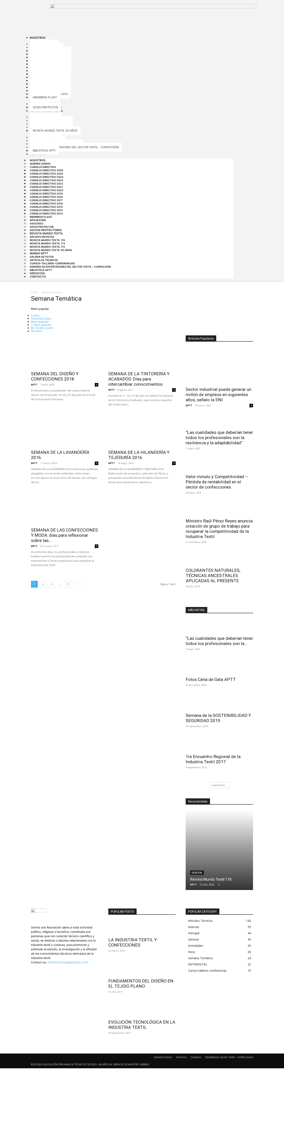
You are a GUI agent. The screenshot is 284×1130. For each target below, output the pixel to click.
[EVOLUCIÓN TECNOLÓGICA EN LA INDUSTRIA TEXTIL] (142, 1009)
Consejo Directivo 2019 (46, 193)
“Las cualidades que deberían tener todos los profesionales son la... (219, 641)
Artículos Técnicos (44, 260)
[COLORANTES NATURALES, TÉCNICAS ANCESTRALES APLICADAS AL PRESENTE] (219, 559)
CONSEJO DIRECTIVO (43, 167)
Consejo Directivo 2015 (46, 206)
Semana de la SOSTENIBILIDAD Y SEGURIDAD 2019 (218, 718)
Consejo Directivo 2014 (46, 210)
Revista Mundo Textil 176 (211, 879)
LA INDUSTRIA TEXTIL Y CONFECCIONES (132, 942)
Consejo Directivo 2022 (46, 183)
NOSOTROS (38, 160)
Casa (34, 292)
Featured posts (41, 318)
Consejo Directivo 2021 (46, 186)
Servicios (181, 1057)
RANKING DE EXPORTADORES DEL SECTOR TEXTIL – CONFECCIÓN (70, 266)
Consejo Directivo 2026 (46, 170)
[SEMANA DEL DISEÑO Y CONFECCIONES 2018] (64, 352)
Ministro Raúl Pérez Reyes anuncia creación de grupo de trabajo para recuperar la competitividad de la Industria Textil (219, 528)
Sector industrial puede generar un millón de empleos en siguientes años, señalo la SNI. (218, 394)
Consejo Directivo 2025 (46, 173)
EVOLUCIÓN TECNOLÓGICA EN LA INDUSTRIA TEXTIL (141, 1025)
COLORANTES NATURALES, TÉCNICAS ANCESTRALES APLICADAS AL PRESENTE (213, 575)
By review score (42, 328)
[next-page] (77, 584)
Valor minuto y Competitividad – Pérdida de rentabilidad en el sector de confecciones (217, 482)
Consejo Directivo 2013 (46, 213)
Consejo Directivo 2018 (46, 196)
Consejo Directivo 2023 (46, 180)
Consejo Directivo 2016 (46, 203)
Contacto (38, 276)
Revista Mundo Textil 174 (47, 240)
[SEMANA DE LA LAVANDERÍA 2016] (64, 430)
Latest (35, 315)
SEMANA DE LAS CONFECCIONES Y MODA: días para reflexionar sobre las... (64, 535)
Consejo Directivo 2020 (46, 190)
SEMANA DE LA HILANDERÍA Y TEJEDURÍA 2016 (138, 455)
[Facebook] (32, 966)
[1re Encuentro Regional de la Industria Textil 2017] (219, 744)
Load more (218, 785)
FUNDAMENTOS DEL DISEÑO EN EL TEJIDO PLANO (140, 984)
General (197, 872)
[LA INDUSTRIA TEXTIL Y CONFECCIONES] (142, 927)
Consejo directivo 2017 (46, 200)
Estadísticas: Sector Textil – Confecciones (229, 1057)
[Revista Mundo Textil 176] (219, 850)
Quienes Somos (40, 163)
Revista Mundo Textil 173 (47, 243)
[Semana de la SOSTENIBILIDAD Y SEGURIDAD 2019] (219, 703)
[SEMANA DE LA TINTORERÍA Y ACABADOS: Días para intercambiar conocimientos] (142, 352)
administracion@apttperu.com (67, 962)
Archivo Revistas (42, 236)
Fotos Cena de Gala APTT (211, 679)
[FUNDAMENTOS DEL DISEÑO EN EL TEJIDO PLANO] (142, 968)
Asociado (36, 223)
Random (36, 331)
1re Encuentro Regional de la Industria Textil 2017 (213, 759)
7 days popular (41, 324)
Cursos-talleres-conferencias (52, 263)
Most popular (40, 321)
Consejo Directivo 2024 (46, 176)
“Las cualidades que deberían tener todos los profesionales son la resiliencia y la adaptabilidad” (219, 437)
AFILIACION (38, 220)
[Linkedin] (35, 966)
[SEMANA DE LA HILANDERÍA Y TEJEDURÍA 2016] (142, 430)
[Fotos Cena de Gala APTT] (219, 667)
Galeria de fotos (42, 256)
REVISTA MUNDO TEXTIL (46, 233)
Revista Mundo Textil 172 (47, 246)
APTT (34, 384)
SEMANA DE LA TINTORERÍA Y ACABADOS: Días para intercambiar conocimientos (138, 379)
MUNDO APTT (39, 253)
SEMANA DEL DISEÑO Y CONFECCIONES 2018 (54, 376)
